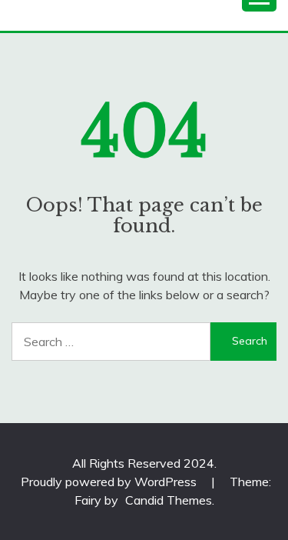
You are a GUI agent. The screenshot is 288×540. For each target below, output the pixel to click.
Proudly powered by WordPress (110, 481)
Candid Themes (168, 500)
